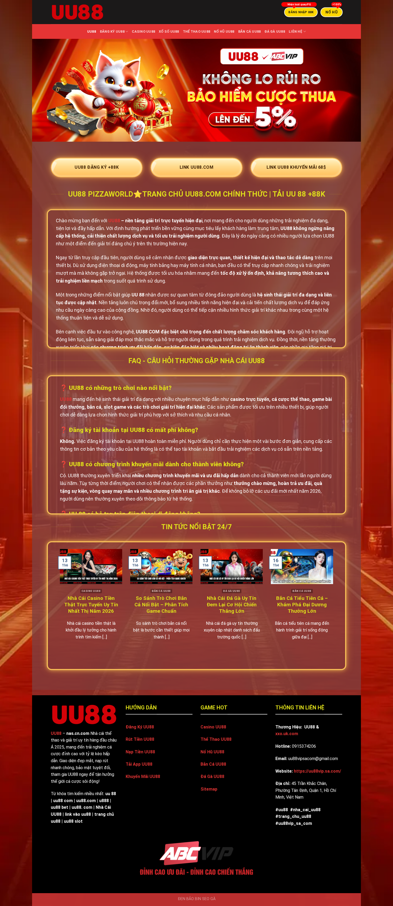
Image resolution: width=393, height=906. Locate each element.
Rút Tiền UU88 (140, 739)
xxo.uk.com (286, 733)
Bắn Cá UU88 (249, 31)
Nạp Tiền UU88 (140, 751)
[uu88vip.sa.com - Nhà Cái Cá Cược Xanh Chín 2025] (77, 12)
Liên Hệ (295, 31)
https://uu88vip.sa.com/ (317, 771)
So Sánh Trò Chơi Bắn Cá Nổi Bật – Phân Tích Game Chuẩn (161, 604)
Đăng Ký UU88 (112, 31)
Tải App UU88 (139, 764)
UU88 (91, 31)
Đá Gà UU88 (274, 31)
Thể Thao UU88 (196, 31)
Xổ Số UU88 (169, 31)
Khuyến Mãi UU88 (143, 776)
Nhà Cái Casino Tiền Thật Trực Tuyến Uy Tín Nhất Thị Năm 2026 (91, 604)
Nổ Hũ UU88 (224, 31)
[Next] (342, 605)
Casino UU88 (143, 31)
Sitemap (209, 789)
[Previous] (51, 605)
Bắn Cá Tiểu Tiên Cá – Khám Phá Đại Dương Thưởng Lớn (302, 604)
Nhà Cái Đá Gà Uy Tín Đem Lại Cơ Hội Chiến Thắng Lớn (232, 604)
